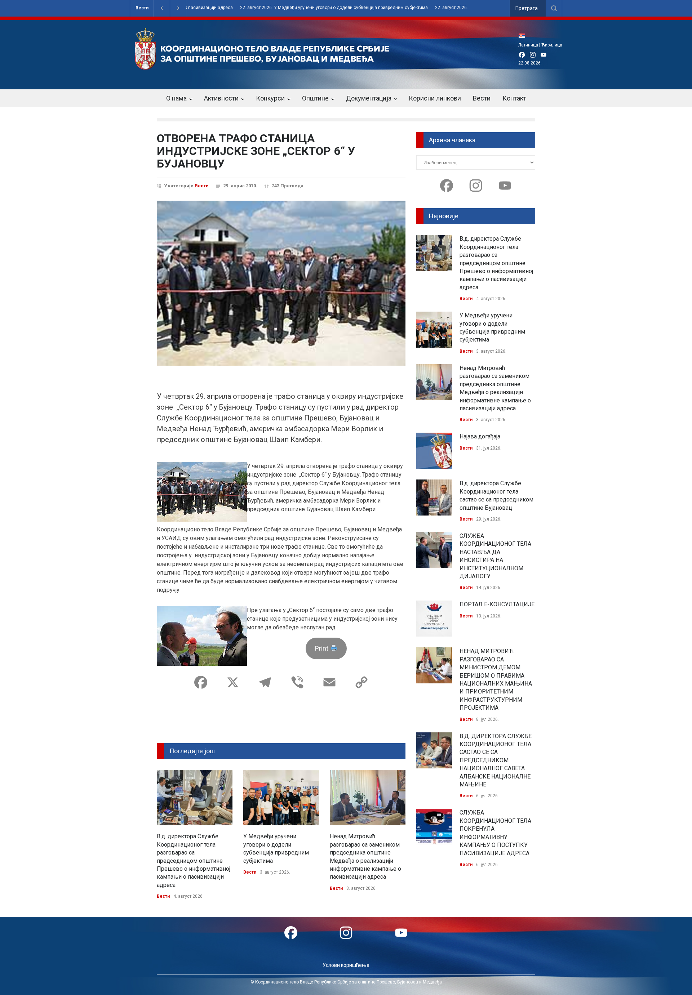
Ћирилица (551, 45)
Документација (368, 98)
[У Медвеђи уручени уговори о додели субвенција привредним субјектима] (281, 797)
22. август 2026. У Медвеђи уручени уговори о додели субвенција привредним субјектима (297, 7)
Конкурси (270, 98)
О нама (176, 98)
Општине (315, 98)
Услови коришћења (346, 965)
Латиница (528, 45)
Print (322, 648)
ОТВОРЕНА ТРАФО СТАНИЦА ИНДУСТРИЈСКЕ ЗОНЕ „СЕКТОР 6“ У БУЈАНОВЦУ (256, 150)
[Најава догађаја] (434, 451)
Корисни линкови (435, 98)
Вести (142, 7)
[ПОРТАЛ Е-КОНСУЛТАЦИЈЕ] (434, 619)
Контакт (514, 98)
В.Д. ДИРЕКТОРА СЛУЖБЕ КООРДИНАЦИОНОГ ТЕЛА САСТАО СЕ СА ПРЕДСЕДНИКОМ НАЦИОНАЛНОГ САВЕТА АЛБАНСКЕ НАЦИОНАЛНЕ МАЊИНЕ (496, 760)
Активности (221, 98)
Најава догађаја (480, 436)
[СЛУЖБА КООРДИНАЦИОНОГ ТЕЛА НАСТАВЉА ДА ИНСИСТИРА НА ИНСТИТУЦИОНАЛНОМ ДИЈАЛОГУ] (434, 550)
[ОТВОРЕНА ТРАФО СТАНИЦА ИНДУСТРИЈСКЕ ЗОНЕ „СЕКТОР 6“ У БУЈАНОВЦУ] (281, 283)
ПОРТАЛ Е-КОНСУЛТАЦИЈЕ (497, 604)
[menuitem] (524, 35)
